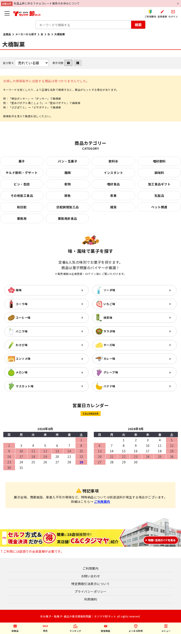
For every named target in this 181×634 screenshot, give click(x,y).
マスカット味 (25, 386)
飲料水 (113, 161)
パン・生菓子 (67, 161)
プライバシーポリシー (91, 591)
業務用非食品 (67, 218)
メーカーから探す (25, 34)
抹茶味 (108, 317)
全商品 (7, 34)
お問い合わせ (90, 576)
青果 (113, 195)
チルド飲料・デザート (22, 172)
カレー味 (109, 358)
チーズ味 (109, 345)
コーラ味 (22, 304)
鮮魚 (67, 195)
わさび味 (22, 345)
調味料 (159, 172)
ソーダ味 (109, 290)
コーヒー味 (23, 317)
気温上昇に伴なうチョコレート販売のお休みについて (47, 3)
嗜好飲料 (159, 161)
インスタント (113, 172)
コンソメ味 (23, 358)
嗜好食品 (113, 184)
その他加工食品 (22, 195)
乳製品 (159, 195)
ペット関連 (159, 207)
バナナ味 (109, 386)
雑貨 (113, 207)
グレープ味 (111, 372)
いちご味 (109, 304)
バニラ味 (22, 331)
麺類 (67, 172)
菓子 (22, 161)
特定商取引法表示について (90, 584)
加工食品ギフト (159, 184)
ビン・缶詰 (22, 184)
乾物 (67, 184)
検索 (138, 24)
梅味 (19, 290)
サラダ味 (109, 331)
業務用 (22, 218)
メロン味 (22, 372)
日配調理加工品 (67, 207)
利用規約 (90, 599)
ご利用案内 (102, 501)
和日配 (22, 207)
